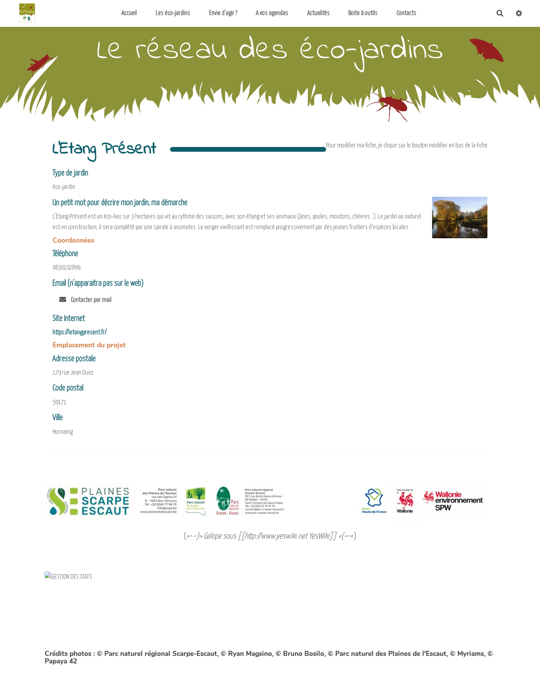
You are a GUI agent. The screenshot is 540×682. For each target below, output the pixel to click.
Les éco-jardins (173, 13)
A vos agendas (272, 13)
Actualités (318, 13)
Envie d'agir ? (223, 13)
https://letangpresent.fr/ (80, 332)
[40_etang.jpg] (455, 221)
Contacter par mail (90, 300)
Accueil (129, 13)
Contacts (406, 13)
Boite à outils (363, 13)
